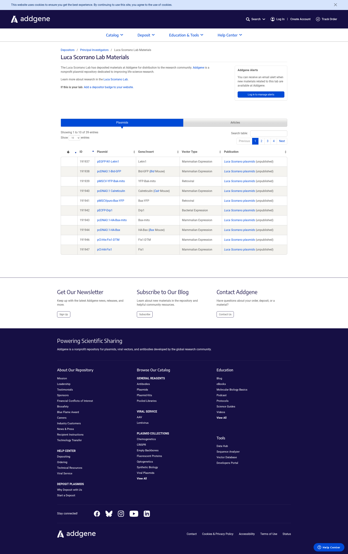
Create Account (300, 19)
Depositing (63, 456)
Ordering (62, 462)
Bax (151, 230)
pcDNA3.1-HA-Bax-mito (112, 220)
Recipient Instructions (70, 434)
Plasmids (122, 122)
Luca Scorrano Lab (115, 79)
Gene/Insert (146, 151)
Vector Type (189, 151)
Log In (280, 19)
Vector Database (227, 457)
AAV (139, 417)
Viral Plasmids (145, 473)
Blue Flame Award (68, 412)
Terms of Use (268, 534)
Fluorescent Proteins (149, 456)
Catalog (112, 35)
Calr (156, 191)
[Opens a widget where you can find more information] (329, 547)
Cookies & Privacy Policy (217, 534)
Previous (244, 141)
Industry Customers (69, 423)
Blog (219, 378)
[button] (255, 19)
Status (287, 534)
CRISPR (141, 444)
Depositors (67, 50)
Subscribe (144, 314)
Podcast (222, 395)
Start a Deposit (66, 495)
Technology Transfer (69, 440)
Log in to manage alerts (261, 94)
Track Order (329, 19)
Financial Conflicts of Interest (75, 401)
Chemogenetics (146, 439)
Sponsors (63, 395)
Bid (152, 171)
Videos (221, 412)
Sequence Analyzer (228, 451)
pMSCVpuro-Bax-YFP (110, 200)
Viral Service (64, 473)
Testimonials (65, 389)
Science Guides (226, 406)
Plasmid (102, 151)
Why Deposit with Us (69, 489)
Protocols (223, 401)
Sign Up (63, 314)
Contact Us (225, 314)
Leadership (63, 384)
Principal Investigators (94, 50)
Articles (235, 122)
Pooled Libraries (147, 401)
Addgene (198, 67)
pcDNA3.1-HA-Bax (108, 230)
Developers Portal (227, 463)
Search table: (239, 133)
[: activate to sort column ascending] (69, 152)
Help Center (228, 35)
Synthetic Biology (147, 467)
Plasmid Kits (144, 395)
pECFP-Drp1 (105, 210)
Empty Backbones (148, 450)
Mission (62, 378)
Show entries (75, 137)
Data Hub (222, 446)
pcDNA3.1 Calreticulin (111, 191)
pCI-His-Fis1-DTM (108, 239)
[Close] (334, 4)
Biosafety (63, 406)
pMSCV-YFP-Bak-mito (111, 181)
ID (81, 151)
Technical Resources (69, 467)
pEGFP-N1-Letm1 (108, 161)
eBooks (221, 384)
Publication (231, 151)
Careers (62, 417)
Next (282, 141)
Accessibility (247, 534)
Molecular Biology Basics (232, 389)
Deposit (144, 35)
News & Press (65, 429)
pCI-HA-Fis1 (104, 249)
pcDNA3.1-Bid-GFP (109, 171)
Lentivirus (143, 422)
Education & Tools (184, 35)
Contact (192, 534)
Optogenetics (145, 461)
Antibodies (143, 384)
